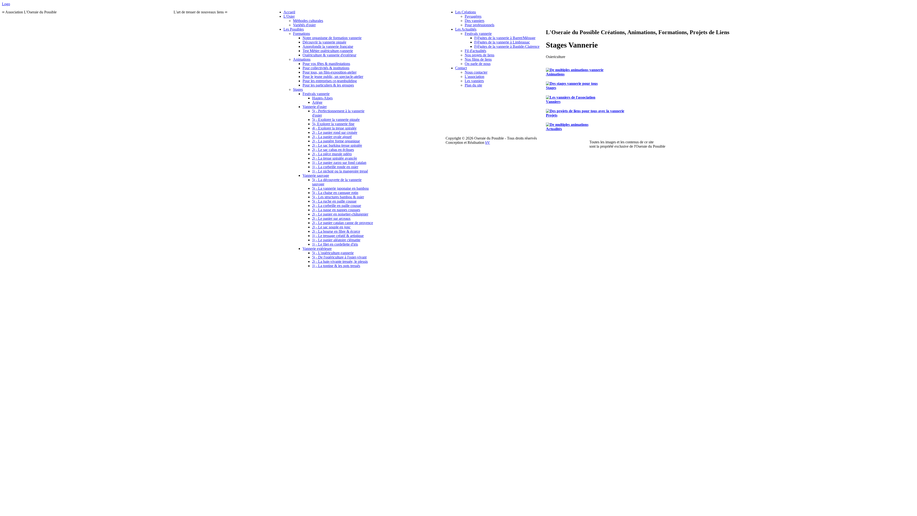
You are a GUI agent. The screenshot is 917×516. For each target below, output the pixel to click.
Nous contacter (476, 72)
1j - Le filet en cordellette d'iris (335, 244)
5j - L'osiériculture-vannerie (333, 253)
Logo (6, 4)
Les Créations (465, 12)
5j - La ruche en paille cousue (334, 201)
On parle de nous (477, 64)
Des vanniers (474, 21)
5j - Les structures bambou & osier (338, 197)
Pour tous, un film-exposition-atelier (330, 72)
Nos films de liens (478, 59)
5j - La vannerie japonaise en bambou (340, 188)
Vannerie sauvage (316, 175)
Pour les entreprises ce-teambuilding (330, 81)
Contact (461, 68)
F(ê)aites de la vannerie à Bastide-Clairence (506, 46)
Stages (298, 89)
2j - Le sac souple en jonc (331, 227)
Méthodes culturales (308, 21)
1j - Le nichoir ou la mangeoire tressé (340, 171)
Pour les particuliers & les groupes (328, 85)
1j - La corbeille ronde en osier (335, 167)
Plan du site (473, 85)
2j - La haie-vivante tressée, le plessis (340, 261)
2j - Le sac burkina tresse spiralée (337, 145)
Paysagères (473, 16)
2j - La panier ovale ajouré (332, 137)
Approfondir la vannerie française (328, 46)
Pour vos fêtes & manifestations (326, 64)
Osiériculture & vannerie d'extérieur (329, 55)
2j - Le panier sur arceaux (331, 218)
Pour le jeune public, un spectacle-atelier (333, 77)
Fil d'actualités (475, 51)
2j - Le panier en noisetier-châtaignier (340, 214)
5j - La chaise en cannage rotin (335, 193)
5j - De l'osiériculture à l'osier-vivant (339, 257)
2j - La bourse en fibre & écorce (336, 231)
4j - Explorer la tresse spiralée (334, 128)
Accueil (289, 12)
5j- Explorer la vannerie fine (333, 124)
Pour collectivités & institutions (326, 68)
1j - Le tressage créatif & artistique (338, 236)
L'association (474, 77)
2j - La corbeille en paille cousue (336, 206)
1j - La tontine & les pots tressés (336, 266)
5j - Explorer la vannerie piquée (336, 120)
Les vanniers (474, 81)
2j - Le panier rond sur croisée (334, 132)
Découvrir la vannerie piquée (324, 42)
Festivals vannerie (316, 94)
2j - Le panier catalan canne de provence (342, 223)
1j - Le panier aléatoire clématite (336, 240)
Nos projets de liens (479, 55)
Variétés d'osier (304, 25)
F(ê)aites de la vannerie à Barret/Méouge (504, 38)
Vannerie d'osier (315, 107)
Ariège (317, 102)
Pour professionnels (479, 25)
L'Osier (289, 16)
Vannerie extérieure (317, 249)
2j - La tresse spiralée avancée (334, 158)
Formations (301, 34)
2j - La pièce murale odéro (332, 154)
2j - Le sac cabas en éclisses (333, 150)
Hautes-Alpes (322, 98)
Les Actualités (465, 29)
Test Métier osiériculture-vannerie (328, 51)
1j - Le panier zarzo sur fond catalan (339, 163)
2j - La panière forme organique (336, 141)
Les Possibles (293, 29)
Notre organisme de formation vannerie (332, 38)
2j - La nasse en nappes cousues (336, 210)
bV (487, 142)
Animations (301, 59)
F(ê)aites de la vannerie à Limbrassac (502, 42)
